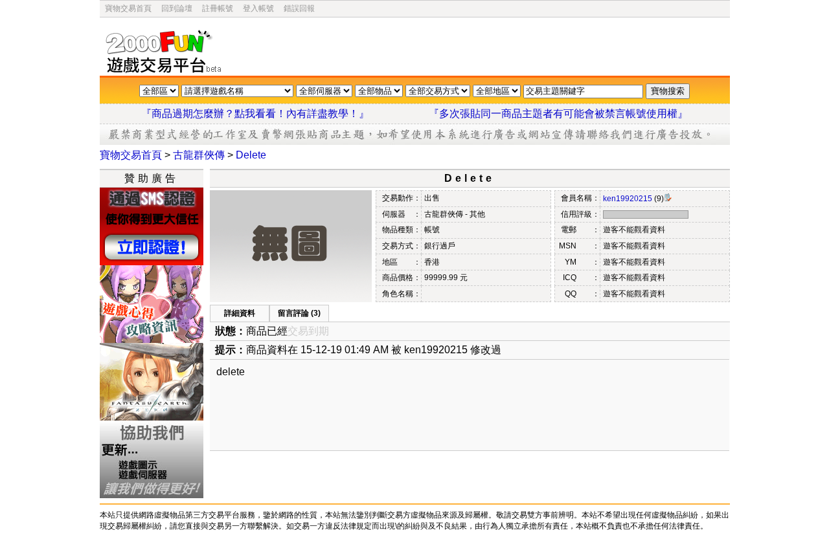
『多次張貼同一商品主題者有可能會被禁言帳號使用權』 (558, 113)
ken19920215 (627, 198)
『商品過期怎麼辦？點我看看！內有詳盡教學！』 (270, 113)
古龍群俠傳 (199, 154)
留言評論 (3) (299, 313)
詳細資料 (239, 313)
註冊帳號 (217, 8)
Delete (251, 154)
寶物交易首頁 (128, 8)
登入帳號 (258, 8)
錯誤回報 (299, 8)
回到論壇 (176, 8)
